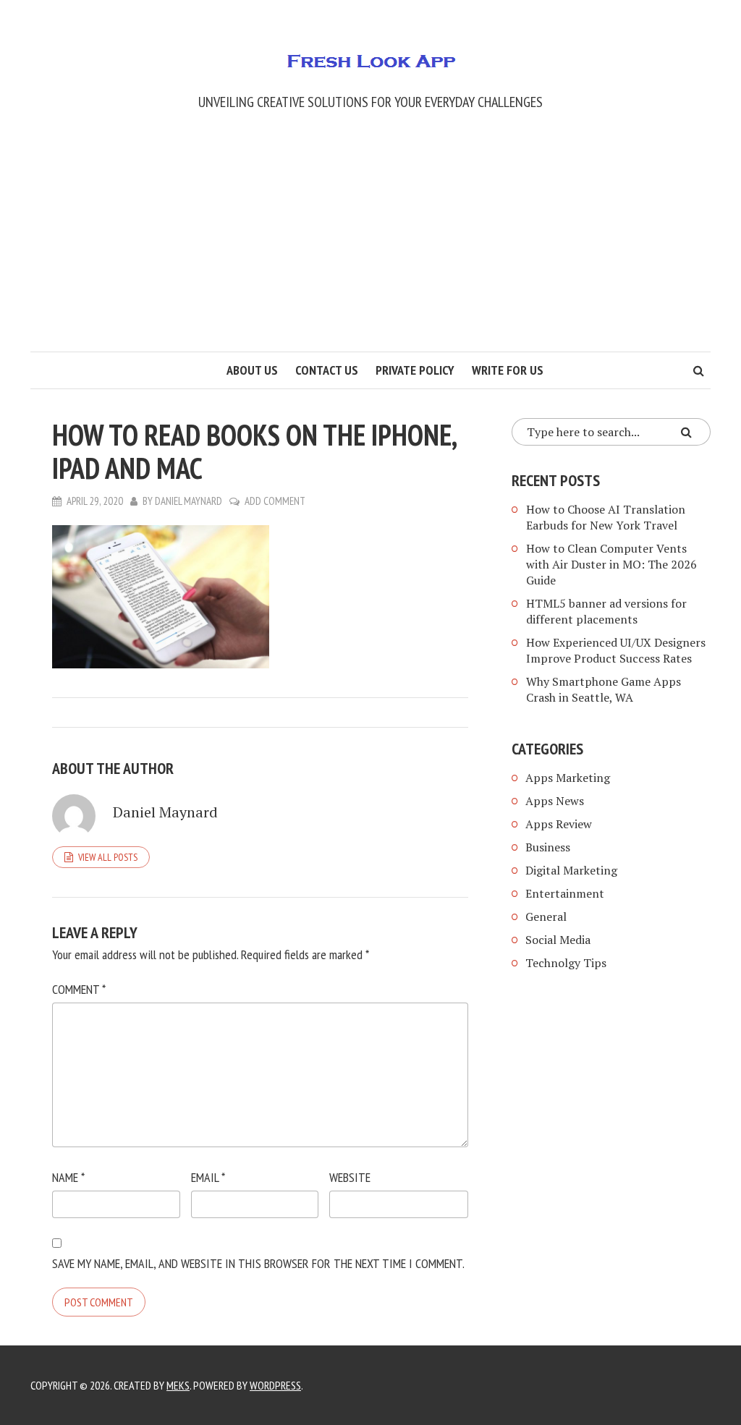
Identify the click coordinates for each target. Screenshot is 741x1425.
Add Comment (275, 501)
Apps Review (558, 824)
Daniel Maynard (188, 501)
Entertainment (564, 893)
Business (547, 847)
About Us (252, 370)
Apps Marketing (569, 778)
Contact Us (326, 370)
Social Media (557, 940)
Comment (79, 989)
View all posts (107, 857)
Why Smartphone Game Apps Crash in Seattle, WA (603, 689)
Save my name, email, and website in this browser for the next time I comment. (258, 1263)
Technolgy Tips (565, 963)
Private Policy (415, 370)
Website (349, 1177)
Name (68, 1177)
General (546, 916)
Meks (178, 1385)
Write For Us (507, 370)
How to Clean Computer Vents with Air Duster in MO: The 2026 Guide (611, 564)
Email (208, 1177)
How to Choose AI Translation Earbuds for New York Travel (605, 517)
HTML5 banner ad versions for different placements (606, 611)
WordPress (275, 1385)
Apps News (554, 801)
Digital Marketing (571, 870)
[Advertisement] (370, 243)
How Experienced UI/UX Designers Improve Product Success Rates (616, 650)
